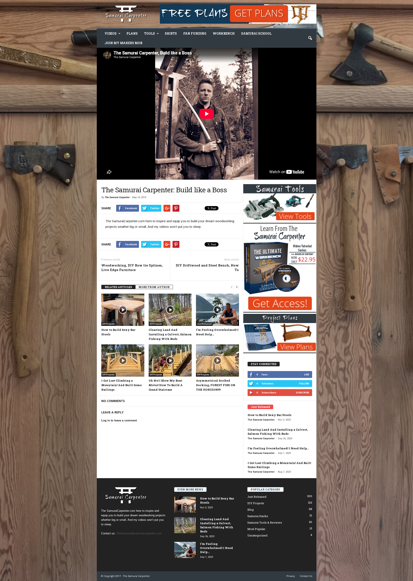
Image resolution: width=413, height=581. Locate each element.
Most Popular (256, 529)
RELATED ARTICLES (118, 287)
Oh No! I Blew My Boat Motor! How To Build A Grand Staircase (166, 385)
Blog (250, 510)
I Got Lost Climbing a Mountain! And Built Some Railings (121, 385)
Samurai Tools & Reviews (264, 522)
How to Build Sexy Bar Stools (269, 415)
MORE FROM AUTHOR (154, 287)
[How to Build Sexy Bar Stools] (122, 310)
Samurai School (256, 33)
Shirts (171, 33)
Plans (132, 33)
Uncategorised (257, 535)
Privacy (291, 576)
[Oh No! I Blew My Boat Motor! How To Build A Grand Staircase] (170, 360)
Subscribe (302, 392)
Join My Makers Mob (123, 43)
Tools (149, 33)
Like (306, 374)
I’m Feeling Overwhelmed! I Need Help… (278, 448)
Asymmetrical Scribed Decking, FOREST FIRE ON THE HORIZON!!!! (215, 385)
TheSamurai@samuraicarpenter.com (139, 533)
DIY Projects (108, 324)
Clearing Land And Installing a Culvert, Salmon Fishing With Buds (170, 334)
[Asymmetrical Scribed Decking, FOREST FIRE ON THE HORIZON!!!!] (217, 360)
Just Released (204, 324)
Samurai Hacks (257, 516)
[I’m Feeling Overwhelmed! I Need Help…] (217, 310)
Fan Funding (194, 33)
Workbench (224, 33)
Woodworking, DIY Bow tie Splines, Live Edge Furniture (132, 267)
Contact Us (306, 576)
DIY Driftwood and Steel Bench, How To (207, 267)
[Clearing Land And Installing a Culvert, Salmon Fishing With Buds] (170, 310)
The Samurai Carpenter (117, 197)
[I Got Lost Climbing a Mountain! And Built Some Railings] (122, 360)
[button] (310, 38)
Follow (304, 383)
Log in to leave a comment (119, 420)
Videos (111, 33)
